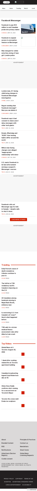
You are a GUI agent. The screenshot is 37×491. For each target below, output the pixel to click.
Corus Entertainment (13, 485)
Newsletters (24, 446)
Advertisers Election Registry (9, 454)
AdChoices (33, 489)
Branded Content (7, 443)
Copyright (19, 478)
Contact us (24, 443)
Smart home (24, 450)
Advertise (7, 481)
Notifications (6, 450)
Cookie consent (7, 459)
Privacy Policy (9, 478)
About (4, 440)
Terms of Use (28, 478)
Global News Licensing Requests (27, 454)
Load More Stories (18, 220)
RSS (3, 446)
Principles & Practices (27, 440)
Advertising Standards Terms (22, 481)
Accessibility (26, 485)
